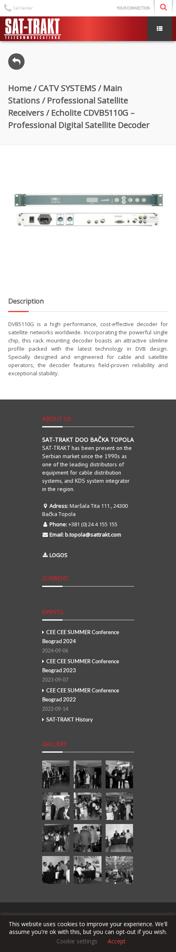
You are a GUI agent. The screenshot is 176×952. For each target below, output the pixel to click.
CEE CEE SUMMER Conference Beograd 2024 (80, 641)
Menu (159, 28)
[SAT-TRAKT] (32, 28)
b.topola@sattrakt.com (93, 534)
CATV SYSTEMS (67, 88)
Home (20, 88)
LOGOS (59, 555)
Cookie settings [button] (76, 941)
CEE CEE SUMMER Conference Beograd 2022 (80, 700)
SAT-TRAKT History (69, 720)
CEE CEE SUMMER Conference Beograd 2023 (80, 671)
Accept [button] (117, 941)
